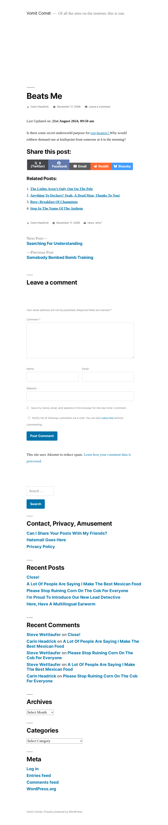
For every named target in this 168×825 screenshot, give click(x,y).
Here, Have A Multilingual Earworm (61, 603)
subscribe (108, 418)
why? (98, 222)
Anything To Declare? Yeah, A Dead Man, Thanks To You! (75, 195)
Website (31, 388)
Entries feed (39, 775)
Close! (33, 577)
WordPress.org (41, 788)
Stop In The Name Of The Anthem (56, 208)
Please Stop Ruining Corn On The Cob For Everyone (77, 590)
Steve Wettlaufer (44, 634)
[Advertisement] (84, 52)
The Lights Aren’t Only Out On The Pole (61, 189)
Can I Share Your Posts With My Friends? (67, 533)
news (90, 222)
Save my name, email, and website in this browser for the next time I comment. (78, 408)
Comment (33, 319)
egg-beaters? (100, 133)
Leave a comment (99, 106)
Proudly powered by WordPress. (63, 811)
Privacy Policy (41, 546)
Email (85, 368)
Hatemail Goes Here (46, 539)
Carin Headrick (40, 106)
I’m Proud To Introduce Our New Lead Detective (73, 597)
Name (30, 368)
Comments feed (43, 782)
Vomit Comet (39, 13)
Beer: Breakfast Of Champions (54, 202)
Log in (33, 768)
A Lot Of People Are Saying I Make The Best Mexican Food (84, 583)
